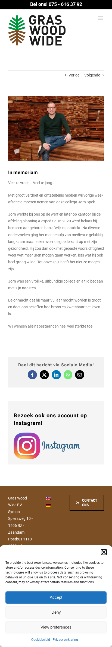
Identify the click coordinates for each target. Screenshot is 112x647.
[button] (104, 552)
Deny (56, 612)
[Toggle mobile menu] (101, 18)
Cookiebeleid (40, 640)
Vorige (74, 75)
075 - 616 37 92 (65, 4)
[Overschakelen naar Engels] (48, 498)
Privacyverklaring (65, 640)
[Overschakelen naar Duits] (48, 505)
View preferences (56, 627)
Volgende (92, 75)
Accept (56, 597)
